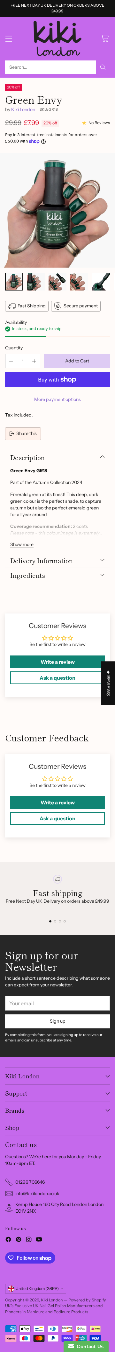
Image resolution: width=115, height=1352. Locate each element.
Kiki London (23, 109)
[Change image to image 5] (101, 282)
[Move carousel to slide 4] (65, 921)
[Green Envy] (57, 210)
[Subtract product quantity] (11, 361)
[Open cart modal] (104, 38)
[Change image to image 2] (36, 282)
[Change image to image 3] (57, 282)
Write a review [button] (58, 662)
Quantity (14, 348)
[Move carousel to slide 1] (50, 921)
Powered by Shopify (87, 1300)
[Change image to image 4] (79, 282)
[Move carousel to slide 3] (60, 921)
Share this (26, 433)
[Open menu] (8, 38)
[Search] (103, 67)
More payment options (57, 399)
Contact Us (89, 1346)
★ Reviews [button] (108, 683)
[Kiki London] (57, 38)
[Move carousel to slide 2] (55, 921)
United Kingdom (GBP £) (37, 1288)
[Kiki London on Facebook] (8, 1240)
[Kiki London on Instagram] (29, 1240)
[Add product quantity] (34, 361)
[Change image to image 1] (14, 282)
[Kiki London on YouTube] (39, 1240)
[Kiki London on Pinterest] (18, 1240)
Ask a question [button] (57, 678)
